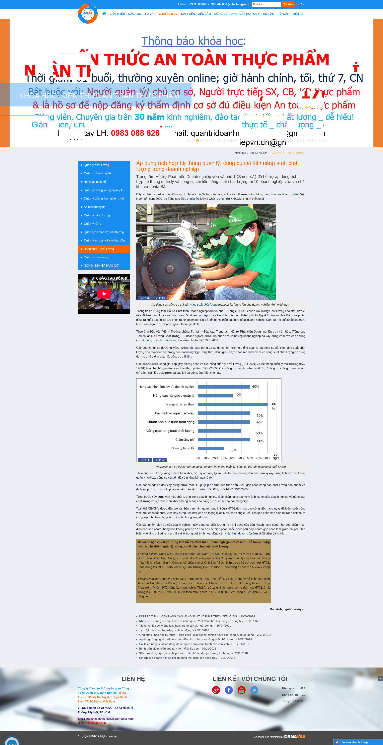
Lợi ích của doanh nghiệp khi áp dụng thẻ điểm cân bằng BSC (187, 657)
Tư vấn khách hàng (354, 742)
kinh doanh (239, 533)
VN (297, 4)
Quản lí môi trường (96, 257)
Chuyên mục (258, 153)
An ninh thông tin (94, 207)
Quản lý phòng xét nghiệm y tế (103, 190)
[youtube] (242, 689)
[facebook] (229, 689)
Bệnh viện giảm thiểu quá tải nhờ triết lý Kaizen (177, 648)
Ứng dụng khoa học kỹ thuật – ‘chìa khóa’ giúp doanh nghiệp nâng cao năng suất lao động (205, 634)
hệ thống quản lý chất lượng (159, 340)
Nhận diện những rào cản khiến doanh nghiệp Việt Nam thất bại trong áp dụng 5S (199, 621)
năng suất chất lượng (204, 304)
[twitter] (254, 689)
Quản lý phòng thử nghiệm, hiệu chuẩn (107, 198)
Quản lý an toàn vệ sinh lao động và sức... (107, 240)
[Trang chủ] (104, 14)
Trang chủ (238, 153)
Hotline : (213, 4)
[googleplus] (216, 689)
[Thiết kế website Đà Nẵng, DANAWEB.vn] (294, 737)
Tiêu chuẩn (188, 198)
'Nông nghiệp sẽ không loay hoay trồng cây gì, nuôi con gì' (185, 625)
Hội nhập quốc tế (95, 181)
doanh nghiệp (290, 194)
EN (302, 4)
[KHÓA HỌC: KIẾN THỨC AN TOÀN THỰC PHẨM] (191, 82)
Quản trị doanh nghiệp (98, 173)
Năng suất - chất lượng (287, 153)
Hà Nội (215, 553)
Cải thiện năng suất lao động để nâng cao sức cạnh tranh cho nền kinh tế (194, 644)
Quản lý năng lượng (97, 215)
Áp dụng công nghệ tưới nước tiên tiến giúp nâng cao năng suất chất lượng (195, 639)
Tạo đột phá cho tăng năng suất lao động (174, 630)
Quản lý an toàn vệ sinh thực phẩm (106, 232)
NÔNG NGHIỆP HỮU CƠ (101, 265)
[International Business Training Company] (88, 13)
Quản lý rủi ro (92, 223)
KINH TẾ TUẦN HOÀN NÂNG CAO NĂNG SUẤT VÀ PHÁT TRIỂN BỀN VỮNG (197, 616)
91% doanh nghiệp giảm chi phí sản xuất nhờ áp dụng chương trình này (193, 653)
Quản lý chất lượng (96, 165)
